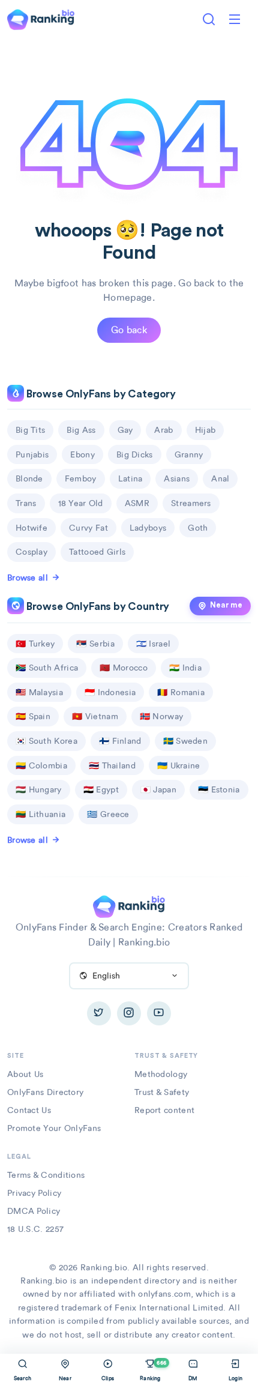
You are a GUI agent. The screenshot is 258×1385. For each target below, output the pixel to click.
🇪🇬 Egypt (101, 789)
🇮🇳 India (185, 667)
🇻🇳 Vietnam (95, 716)
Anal (220, 478)
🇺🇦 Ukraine (178, 765)
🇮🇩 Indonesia (110, 692)
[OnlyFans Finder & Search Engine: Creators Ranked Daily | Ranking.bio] (40, 18)
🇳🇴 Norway (161, 716)
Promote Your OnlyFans (54, 1128)
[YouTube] (159, 1013)
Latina (130, 478)
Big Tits (30, 430)
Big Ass (81, 430)
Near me (226, 605)
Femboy (81, 478)
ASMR (137, 503)
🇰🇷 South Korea (46, 741)
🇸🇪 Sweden (185, 741)
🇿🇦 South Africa (47, 667)
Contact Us (29, 1110)
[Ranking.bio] (129, 905)
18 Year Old (80, 503)
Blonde (29, 478)
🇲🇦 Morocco (124, 667)
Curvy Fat (88, 528)
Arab (163, 430)
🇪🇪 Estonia (219, 789)
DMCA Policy (33, 1211)
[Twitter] (99, 1013)
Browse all (27, 577)
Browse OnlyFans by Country (96, 607)
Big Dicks (134, 454)
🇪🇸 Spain (33, 716)
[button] (234, 19)
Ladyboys (148, 528)
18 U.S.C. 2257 (35, 1229)
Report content (164, 1110)
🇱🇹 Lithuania (40, 814)
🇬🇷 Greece (108, 814)
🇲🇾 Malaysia (39, 692)
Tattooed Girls (97, 552)
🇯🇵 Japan (158, 789)
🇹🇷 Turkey (35, 643)
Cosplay (31, 552)
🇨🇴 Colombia (41, 765)
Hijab (205, 430)
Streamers (191, 503)
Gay (125, 430)
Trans (26, 503)
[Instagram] (129, 1013)
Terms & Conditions (46, 1175)
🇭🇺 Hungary (39, 789)
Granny (189, 454)
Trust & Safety (161, 1092)
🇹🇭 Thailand (112, 765)
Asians (177, 478)
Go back (129, 330)
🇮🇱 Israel (153, 643)
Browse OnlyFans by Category (100, 394)
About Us (25, 1074)
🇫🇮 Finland (120, 741)
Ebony (82, 454)
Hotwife (31, 528)
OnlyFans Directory (45, 1092)
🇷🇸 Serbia (95, 643)
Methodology (160, 1074)
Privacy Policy (34, 1193)
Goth (198, 528)
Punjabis (32, 454)
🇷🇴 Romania (181, 692)
